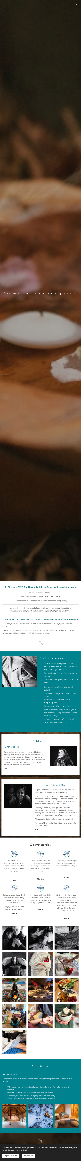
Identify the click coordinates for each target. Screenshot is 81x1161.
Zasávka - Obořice (9, 1074)
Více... (37, 829)
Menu (77, 4)
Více (5, 769)
